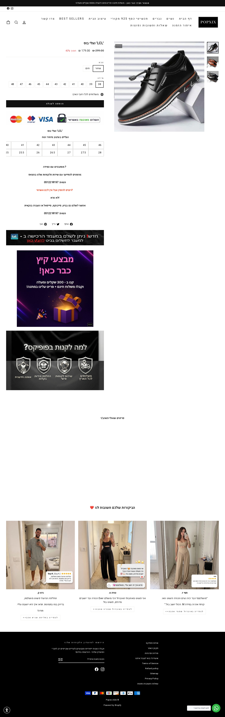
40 (82, 84)
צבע (101, 62)
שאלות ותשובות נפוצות (149, 25)
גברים (157, 19)
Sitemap (154, 673)
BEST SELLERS (71, 19)
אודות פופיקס (152, 643)
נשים (170, 19)
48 (12, 84)
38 (99, 84)
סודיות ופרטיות (151, 653)
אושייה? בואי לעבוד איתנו (146, 658)
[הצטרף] (60, 660)
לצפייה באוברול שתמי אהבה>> (184, 611)
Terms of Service (150, 663)
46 (30, 84)
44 (47, 84)
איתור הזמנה (182, 25)
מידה (101, 78)
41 (73, 84)
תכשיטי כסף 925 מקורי (129, 19)
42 (64, 84)
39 (90, 84)
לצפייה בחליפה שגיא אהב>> (40, 617)
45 (38, 84)
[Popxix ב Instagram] (102, 669)
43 (56, 84)
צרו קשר (48, 19)
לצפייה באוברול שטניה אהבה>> (112, 609)
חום (87, 68)
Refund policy (151, 668)
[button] (7, 710)
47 (21, 84)
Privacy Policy (151, 678)
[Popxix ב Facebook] (96, 669)
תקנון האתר (153, 648)
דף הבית (185, 19)
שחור (98, 68)
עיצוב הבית (97, 19)
